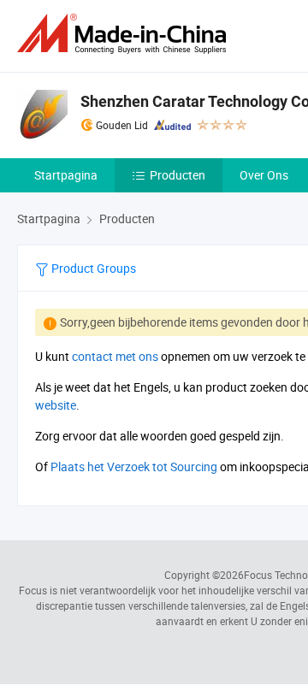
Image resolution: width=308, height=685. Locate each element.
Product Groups (92, 268)
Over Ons (264, 175)
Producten (177, 175)
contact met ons (115, 356)
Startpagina (66, 175)
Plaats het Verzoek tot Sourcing (133, 466)
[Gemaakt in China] (125, 34)
